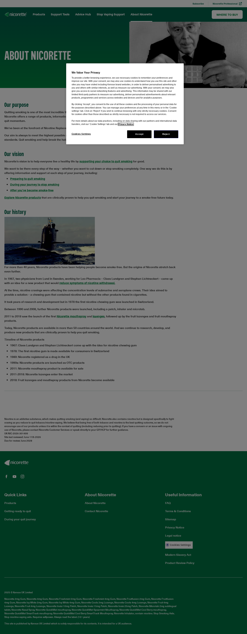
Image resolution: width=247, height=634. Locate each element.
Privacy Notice (125, 124)
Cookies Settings (81, 134)
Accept (139, 134)
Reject (166, 134)
